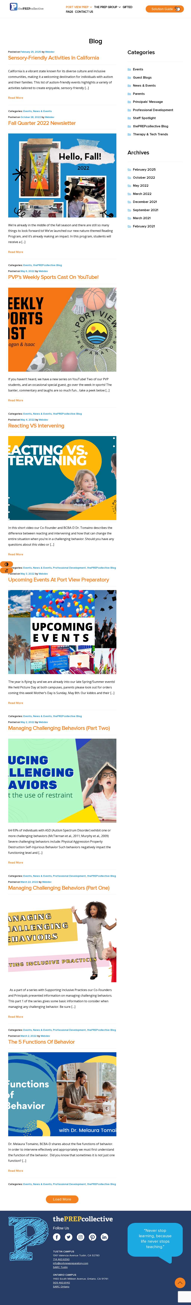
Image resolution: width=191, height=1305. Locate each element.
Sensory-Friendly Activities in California (53, 58)
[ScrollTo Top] (180, 1283)
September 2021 (145, 210)
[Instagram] (83, 1237)
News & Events (42, 111)
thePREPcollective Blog (47, 265)
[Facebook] (59, 1237)
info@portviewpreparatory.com (70, 1263)
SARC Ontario (61, 1286)
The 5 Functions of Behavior (41, 1042)
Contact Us (84, 11)
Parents (139, 94)
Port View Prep (77, 7)
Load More (62, 1199)
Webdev (49, 52)
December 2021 (145, 202)
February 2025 (144, 169)
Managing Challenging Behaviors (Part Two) (59, 728)
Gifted (127, 7)
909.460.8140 (61, 1282)
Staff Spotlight (144, 118)
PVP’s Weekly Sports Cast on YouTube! (53, 277)
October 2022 (144, 177)
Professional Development (69, 568)
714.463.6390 (61, 1259)
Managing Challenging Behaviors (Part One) (58, 888)
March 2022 (142, 194)
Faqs (69, 11)
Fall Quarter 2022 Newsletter (42, 123)
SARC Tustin (60, 1267)
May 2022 (140, 185)
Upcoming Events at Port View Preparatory (58, 580)
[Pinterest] (95, 1237)
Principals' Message (148, 102)
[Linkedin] (104, 1237)
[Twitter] (71, 1237)
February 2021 (144, 226)
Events (27, 111)
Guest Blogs (142, 77)
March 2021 (142, 218)
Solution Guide (162, 9)
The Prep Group (105, 7)
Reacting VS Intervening (36, 426)
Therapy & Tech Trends (150, 134)
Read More (15, 97)
